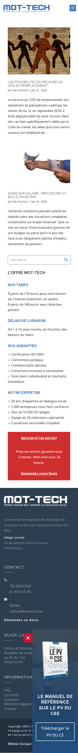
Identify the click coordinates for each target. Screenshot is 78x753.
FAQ (7, 690)
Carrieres (11, 695)
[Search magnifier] (66, 260)
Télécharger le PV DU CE (55, 731)
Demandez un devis (21, 620)
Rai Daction (20, 90)
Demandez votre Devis (39, 473)
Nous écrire (13, 662)
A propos (11, 699)
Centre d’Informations (21, 648)
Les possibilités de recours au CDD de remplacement (35, 84)
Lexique (10, 708)
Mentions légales (17, 704)
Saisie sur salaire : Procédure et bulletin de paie (37, 195)
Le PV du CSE (14, 657)
